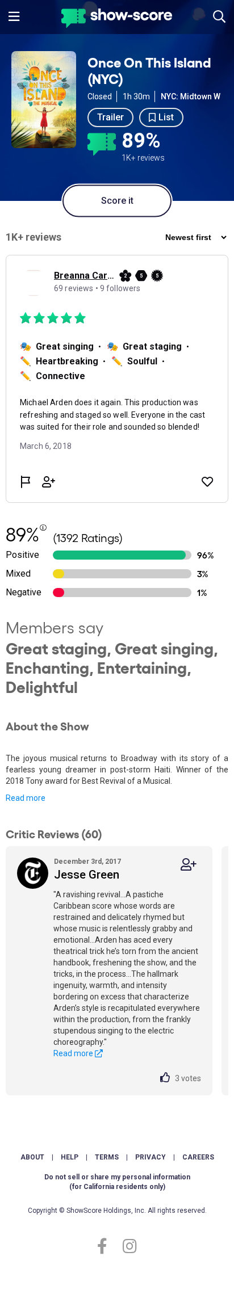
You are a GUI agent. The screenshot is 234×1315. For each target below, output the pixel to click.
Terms (107, 1157)
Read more (25, 798)
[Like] (167, 1078)
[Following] (189, 865)
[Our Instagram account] (127, 1246)
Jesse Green (86, 874)
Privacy (150, 1157)
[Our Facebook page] (107, 1246)
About (32, 1157)
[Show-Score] (116, 20)
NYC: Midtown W (190, 96)
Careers (198, 1157)
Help (69, 1157)
